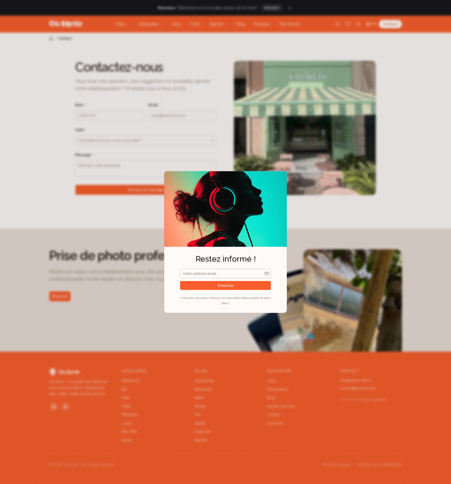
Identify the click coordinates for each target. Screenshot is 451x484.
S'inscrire (225, 286)
